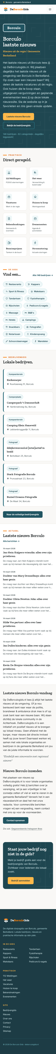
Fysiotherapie (37, 298)
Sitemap (7, 1031)
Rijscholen (14, 305)
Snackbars (14, 327)
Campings (30, 320)
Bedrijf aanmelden (20, 880)
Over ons (7, 1018)
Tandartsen (14, 298)
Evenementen (9, 996)
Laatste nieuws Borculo (18, 116)
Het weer (7, 980)
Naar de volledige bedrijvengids (23, 514)
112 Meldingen (10, 976)
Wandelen (43, 341)
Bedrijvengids (9, 1010)
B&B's (31, 312)
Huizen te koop (10, 988)
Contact (7, 1022)
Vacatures (8, 984)
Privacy (6, 1027)
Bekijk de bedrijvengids (19, 125)
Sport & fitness (16, 291)
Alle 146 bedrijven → (43, 275)
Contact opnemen (16, 820)
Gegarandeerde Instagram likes (26, 828)
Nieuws (6, 1014)
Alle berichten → (11, 541)
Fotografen (35, 327)
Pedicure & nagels (39, 305)
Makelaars (39, 291)
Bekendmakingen (11, 992)
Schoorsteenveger (18, 341)
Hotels (12, 320)
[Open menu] (50, 9)
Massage (13, 312)
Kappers (35, 284)
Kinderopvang (37, 334)
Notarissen (14, 334)
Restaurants (15, 284)
